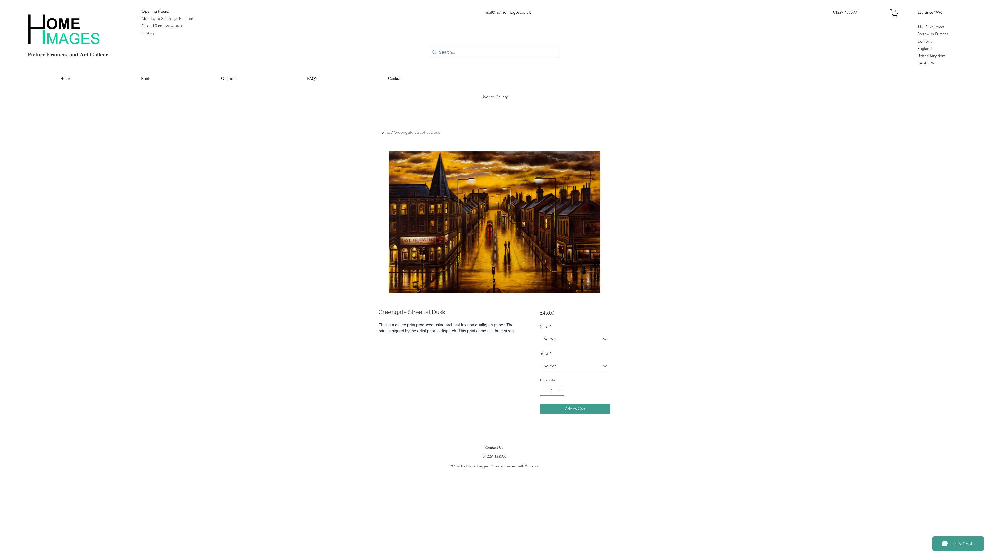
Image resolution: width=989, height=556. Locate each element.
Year (546, 353)
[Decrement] (544, 391)
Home (384, 132)
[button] (895, 13)
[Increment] (559, 391)
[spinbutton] (552, 391)
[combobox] (575, 339)
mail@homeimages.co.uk (507, 12)
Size (545, 326)
